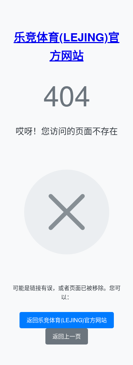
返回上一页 (66, 336)
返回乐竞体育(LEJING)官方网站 (67, 320)
